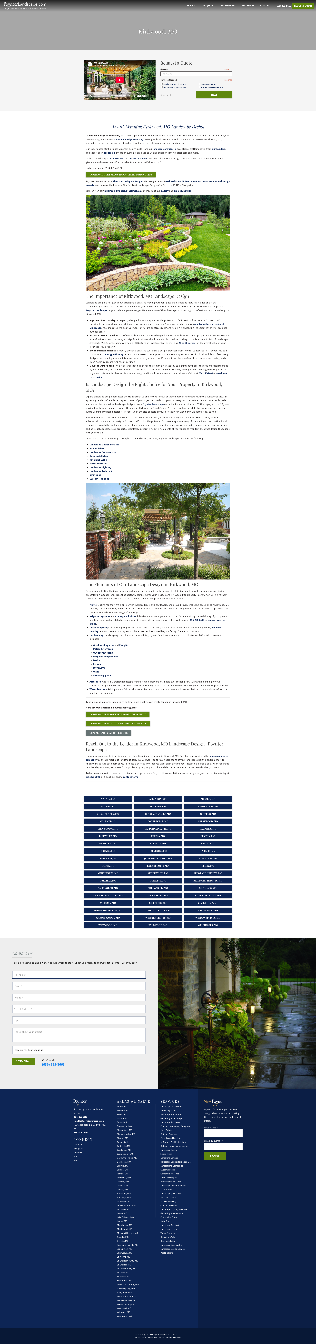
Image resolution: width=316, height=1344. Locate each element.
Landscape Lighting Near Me (173, 1209)
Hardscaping (96, 635)
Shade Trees (166, 1154)
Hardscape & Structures (174, 87)
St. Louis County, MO (208, 895)
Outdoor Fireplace (168, 1134)
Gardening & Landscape (212, 87)
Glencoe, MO (158, 843)
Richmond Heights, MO (207, 880)
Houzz (76, 1156)
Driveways (99, 667)
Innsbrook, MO (108, 858)
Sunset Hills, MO (208, 902)
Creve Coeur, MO (108, 828)
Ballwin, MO (108, 806)
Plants (93, 604)
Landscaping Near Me (170, 1193)
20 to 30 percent (187, 342)
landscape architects (164, 148)
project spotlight (183, 190)
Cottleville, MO (158, 821)
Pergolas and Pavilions (170, 1138)
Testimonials (227, 5)
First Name (211, 1127)
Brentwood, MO (208, 806)
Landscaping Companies (171, 1165)
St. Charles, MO (158, 895)
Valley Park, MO (208, 910)
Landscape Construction (102, 452)
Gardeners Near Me (169, 1173)
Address (196, 69)
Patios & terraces (103, 648)
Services (192, 5)
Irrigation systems (99, 616)
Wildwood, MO (158, 925)
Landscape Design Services (104, 444)
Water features (98, 689)
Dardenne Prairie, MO (158, 828)
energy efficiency (114, 354)
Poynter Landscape (96, 310)
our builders (218, 148)
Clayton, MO (208, 813)
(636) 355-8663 (283, 5)
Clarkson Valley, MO (158, 813)
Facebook (77, 1144)
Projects (208, 5)
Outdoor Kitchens (168, 1205)
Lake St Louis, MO (158, 865)
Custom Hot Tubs (99, 478)
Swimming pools (102, 675)
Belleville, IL (158, 806)
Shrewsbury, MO (158, 888)
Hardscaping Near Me (170, 1181)
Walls (96, 671)
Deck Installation (99, 455)
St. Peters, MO (158, 902)
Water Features (98, 463)
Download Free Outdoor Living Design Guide (118, 723)
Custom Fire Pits (168, 1169)
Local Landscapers (169, 1177)
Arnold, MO (208, 799)
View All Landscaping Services (108, 732)
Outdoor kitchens (103, 652)
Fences (97, 664)
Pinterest (77, 1152)
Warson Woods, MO (108, 917)
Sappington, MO (108, 888)
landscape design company (128, 139)
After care (95, 681)
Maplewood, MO (158, 873)
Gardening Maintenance (171, 1213)
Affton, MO (108, 799)
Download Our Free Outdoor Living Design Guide (120, 174)
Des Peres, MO (208, 828)
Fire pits (123, 645)
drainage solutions (125, 616)
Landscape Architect (100, 471)
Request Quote (303, 5)
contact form (130, 776)
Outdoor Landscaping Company (175, 1126)
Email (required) (213, 1140)
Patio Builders (166, 1130)
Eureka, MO (158, 836)
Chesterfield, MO (108, 813)
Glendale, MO (208, 843)
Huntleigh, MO (208, 850)
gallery (164, 190)
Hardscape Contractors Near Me (175, 1161)
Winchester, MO (208, 925)
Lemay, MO (208, 865)
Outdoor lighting (98, 627)
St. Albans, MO (208, 888)
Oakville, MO (108, 880)
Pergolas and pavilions (105, 656)
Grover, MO (108, 850)
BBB (75, 1160)
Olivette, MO (158, 880)
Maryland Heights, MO (208, 873)
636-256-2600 (117, 158)
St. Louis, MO (108, 902)
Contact (265, 5)
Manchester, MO (108, 873)
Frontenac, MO (108, 843)
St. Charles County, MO (108, 895)
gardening (109, 152)
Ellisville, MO (108, 836)
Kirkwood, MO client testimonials (122, 190)
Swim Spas (95, 474)
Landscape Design (168, 1150)
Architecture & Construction (146, 1337)
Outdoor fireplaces (103, 645)
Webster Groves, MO (158, 917)
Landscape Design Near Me (173, 1185)
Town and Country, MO (108, 910)
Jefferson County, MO (158, 858)
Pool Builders (96, 448)
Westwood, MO (108, 925)
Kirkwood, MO (208, 858)
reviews (178, 1337)
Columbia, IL (108, 821)
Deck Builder (166, 1189)
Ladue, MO (108, 865)
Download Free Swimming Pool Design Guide (117, 714)
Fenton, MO (208, 836)
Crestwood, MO (208, 821)
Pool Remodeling (168, 1201)
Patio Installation (168, 1197)
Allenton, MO (158, 799)
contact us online (137, 158)
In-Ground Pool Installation (173, 1142)
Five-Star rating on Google (128, 181)
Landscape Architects (170, 1122)
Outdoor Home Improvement (174, 1146)
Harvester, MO (158, 850)
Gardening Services (169, 1158)
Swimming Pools (208, 84)
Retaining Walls (98, 459)
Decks (96, 660)
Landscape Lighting (100, 467)
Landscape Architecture (174, 84)
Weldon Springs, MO (207, 917)
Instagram (78, 1148)
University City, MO (158, 910)
